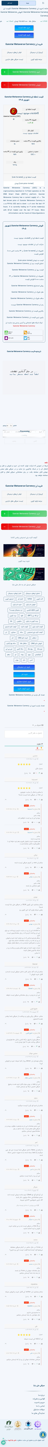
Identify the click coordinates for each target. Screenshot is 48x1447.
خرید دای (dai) (23, 638)
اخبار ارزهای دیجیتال (14, 593)
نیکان (30, 877)
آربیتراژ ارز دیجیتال (36, 52)
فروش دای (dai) (36, 643)
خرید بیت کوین (24, 561)
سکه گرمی (20, 649)
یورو (29, 654)
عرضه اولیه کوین (36, 59)
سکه (21, 632)
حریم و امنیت (39, 1402)
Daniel (30, 989)
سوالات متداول (39, 1409)
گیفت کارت (24, 627)
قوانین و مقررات (39, 1398)
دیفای (34, 638)
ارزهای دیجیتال (12, 52)
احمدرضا (29, 809)
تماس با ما (40, 1406)
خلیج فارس (29, 1033)
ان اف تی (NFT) (33, 616)
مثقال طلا (23, 643)
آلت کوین (40, 599)
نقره (22, 616)
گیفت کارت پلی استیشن (35, 632)
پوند (22, 654)
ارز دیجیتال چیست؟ (15, 610)
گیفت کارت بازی (37, 627)
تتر (13, 638)
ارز (6, 632)
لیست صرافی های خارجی (14, 59)
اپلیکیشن (38, 654)
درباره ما (41, 1395)
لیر (15, 654)
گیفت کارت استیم (10, 627)
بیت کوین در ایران (32, 621)
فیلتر (19, 52)
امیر (31, 1169)
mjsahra (29, 1306)
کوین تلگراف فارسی (33, 610)
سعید (30, 1120)
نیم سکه (39, 649)
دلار (24, 660)
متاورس (19, 621)
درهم (8, 654)
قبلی (35, 441)
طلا (11, 621)
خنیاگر (30, 1219)
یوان (17, 660)
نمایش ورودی (10, 426)
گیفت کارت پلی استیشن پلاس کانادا (24, 537)
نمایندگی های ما (38, 1413)
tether (29, 599)
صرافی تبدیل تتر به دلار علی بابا (24, 584)
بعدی (14, 441)
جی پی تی (9, 649)
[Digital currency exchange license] (23, 1426)
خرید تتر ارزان (17, 604)
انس (31, 660)
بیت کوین (13, 616)
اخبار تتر (20, 599)
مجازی (13, 632)
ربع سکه (30, 649)
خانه (46, 8)
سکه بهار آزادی (11, 643)
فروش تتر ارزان (30, 604)
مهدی (30, 924)
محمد (30, 1264)
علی (31, 1353)
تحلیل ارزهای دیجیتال (33, 593)
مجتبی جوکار (28, 1078)
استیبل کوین (9, 599)
